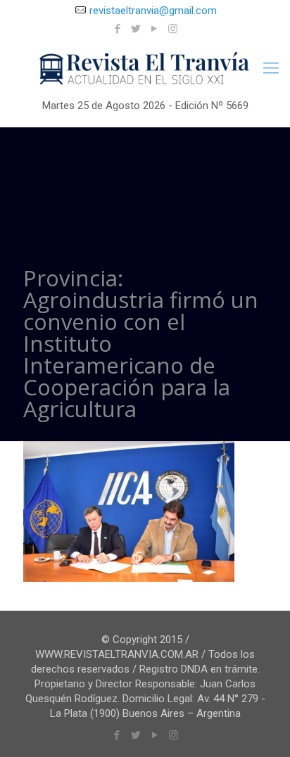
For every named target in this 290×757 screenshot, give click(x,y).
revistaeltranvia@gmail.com (153, 10)
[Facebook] (118, 29)
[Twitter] (136, 29)
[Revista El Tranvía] (145, 69)
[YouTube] (154, 29)
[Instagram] (172, 29)
